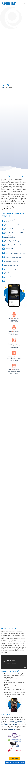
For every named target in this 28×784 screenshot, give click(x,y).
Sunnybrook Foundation (8, 723)
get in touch (12, 729)
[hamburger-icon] (24, 3)
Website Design (9, 236)
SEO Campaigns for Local (12, 220)
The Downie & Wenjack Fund (14, 721)
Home (2, 87)
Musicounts (14, 724)
